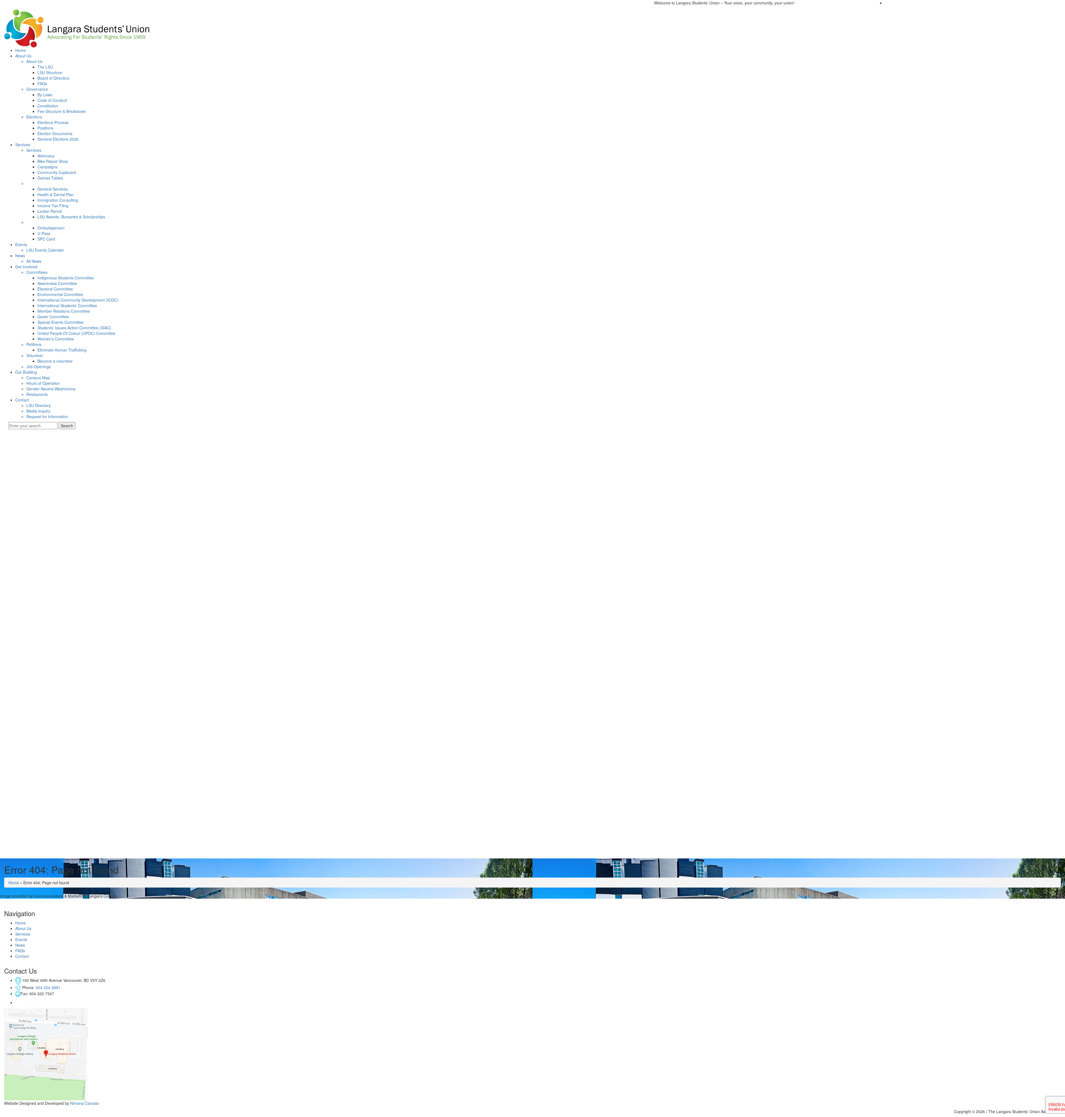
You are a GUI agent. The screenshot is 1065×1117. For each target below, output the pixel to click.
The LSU (45, 67)
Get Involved (26, 266)
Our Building (26, 372)
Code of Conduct (52, 100)
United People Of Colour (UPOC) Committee (76, 333)
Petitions (33, 344)
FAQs (42, 83)
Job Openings (38, 366)
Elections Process (53, 122)
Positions (45, 128)
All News (33, 261)
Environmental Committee (60, 294)
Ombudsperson (51, 228)
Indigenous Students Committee (65, 277)
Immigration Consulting (57, 200)
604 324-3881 (48, 987)
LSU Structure (49, 72)
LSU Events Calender (45, 250)
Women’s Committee (55, 339)
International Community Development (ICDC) (77, 300)
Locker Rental (49, 211)
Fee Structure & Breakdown (61, 111)
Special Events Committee (60, 322)
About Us (23, 56)
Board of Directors (53, 78)
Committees (36, 272)
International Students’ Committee (67, 305)
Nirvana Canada (84, 1103)
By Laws (44, 94)
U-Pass (43, 233)
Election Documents (54, 133)
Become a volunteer (55, 361)
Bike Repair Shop (52, 161)
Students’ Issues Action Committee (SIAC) (74, 327)
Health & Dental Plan (55, 194)
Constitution (47, 105)
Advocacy (45, 155)
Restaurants (37, 394)
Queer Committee (53, 316)
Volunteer (34, 355)
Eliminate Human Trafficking (62, 350)
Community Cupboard (56, 172)
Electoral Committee (55, 289)
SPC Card (46, 239)
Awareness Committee (57, 283)
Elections (34, 117)
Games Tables (50, 178)
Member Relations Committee (63, 311)
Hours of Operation (43, 383)
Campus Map (38, 377)
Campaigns (47, 167)
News (20, 255)
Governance (37, 89)
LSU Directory (38, 405)
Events (21, 244)
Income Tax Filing (53, 205)
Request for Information (47, 416)
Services (22, 144)
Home (20, 50)
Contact (22, 400)
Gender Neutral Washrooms (50, 388)
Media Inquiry (38, 411)
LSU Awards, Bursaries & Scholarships (71, 216)
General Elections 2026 (57, 139)
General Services (52, 189)
